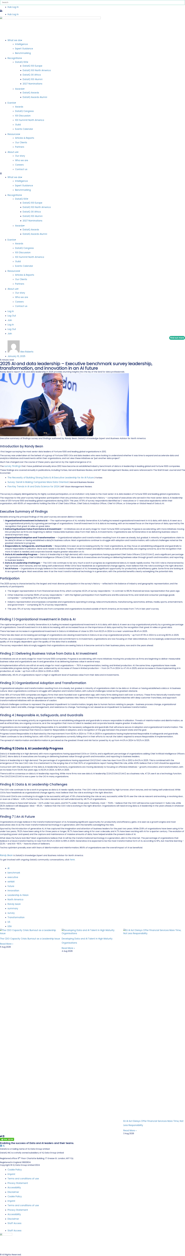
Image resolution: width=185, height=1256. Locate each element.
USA (10, 926)
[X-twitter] (4, 1146)
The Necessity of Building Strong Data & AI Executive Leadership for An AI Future (51, 477)
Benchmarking (23, 53)
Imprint (11, 1174)
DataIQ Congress (24, 111)
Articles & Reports (24, 137)
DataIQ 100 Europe (32, 65)
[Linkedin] (1, 1146)
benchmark (14, 872)
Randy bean (14, 904)
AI (9, 868)
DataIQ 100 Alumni (32, 79)
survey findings (12, 466)
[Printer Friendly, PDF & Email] (7, 1140)
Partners (19, 146)
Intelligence (21, 44)
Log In (11, 311)
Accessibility (14, 1187)
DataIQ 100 (21, 62)
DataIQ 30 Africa (32, 74)
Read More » (6, 943)
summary (13, 908)
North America (16, 899)
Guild (18, 124)
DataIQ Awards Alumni (35, 97)
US (9, 921)
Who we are (21, 160)
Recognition (14, 58)
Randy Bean (6, 855)
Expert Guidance (24, 48)
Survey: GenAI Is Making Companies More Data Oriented (38, 482)
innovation (14, 890)
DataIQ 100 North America (37, 70)
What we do (14, 40)
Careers (19, 164)
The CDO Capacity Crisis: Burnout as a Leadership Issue (30, 938)
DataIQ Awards (31, 92)
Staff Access (14, 1223)
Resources (13, 134)
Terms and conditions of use (23, 1178)
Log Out (12, 315)
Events (11, 102)
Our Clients (21, 142)
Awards (19, 88)
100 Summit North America (29, 120)
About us (12, 152)
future (11, 886)
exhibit (11, 881)
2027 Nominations (32, 83)
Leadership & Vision (18, 895)
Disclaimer (13, 1192)
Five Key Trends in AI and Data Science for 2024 (33, 486)
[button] (92, 10)
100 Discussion (23, 115)
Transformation (16, 917)
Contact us (21, 169)
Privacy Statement (18, 1183)
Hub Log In (13, 7)
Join (10, 320)
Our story (20, 155)
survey (11, 912)
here (72, 859)
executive (13, 877)
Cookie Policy (15, 1169)
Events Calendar (24, 129)
